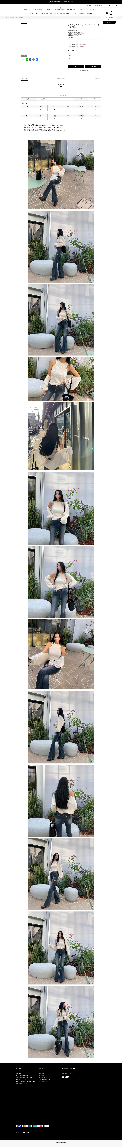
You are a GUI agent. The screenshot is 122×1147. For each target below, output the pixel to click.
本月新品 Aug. (49, 9)
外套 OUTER (34, 13)
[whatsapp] (33, 59)
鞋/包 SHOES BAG (63, 13)
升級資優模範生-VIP (44, 1079)
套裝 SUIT (53, 13)
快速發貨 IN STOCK (72, 9)
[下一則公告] (107, 2)
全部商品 (7, 17)
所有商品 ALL (28, 9)
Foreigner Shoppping (67, 1073)
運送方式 (41, 1075)
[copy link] (37, 59)
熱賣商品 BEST (59, 9)
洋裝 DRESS (44, 13)
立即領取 (109, 22)
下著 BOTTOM (92, 9)
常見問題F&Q (43, 1081)
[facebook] (30, 59)
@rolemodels (25, 1075)
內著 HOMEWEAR (86, 13)
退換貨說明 (42, 1077)
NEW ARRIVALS (38, 9)
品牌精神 (18, 1073)
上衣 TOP (82, 9)
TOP (22, 17)
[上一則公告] (14, 2)
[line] (27, 59)
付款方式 (41, 1073)
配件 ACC (75, 13)
